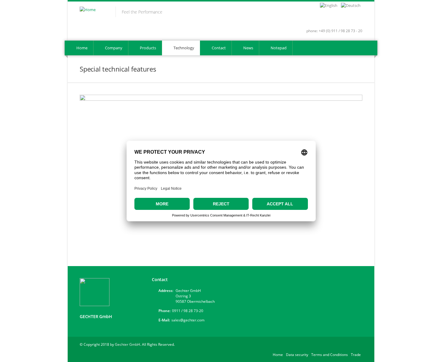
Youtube (357, 20)
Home (278, 354)
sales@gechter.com (187, 320)
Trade (356, 354)
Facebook (326, 20)
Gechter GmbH (127, 344)
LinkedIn (346, 20)
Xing (336, 20)
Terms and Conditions (329, 354)
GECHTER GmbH (96, 316)
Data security (297, 354)
